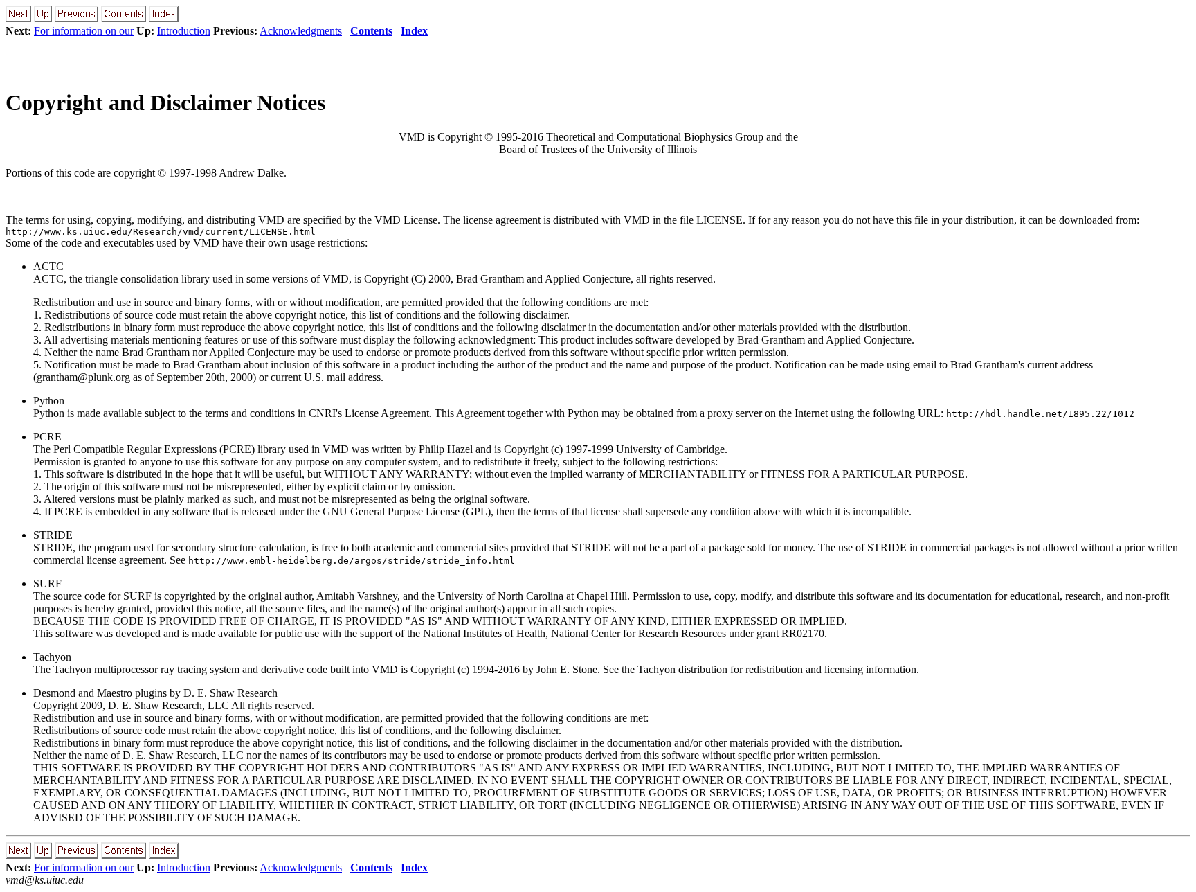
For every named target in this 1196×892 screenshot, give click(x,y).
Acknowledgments (301, 31)
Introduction (183, 31)
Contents (371, 31)
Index (414, 31)
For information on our (84, 31)
